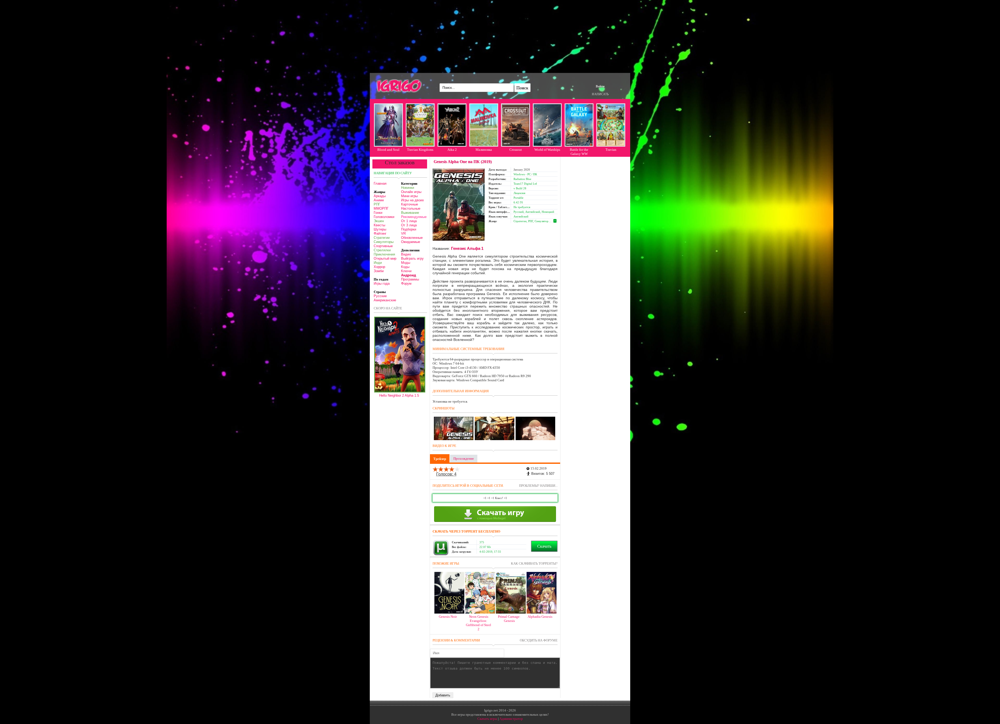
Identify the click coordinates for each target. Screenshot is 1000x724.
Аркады (380, 196)
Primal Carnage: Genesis (509, 619)
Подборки (408, 229)
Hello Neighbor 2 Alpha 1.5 (399, 395)
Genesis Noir (448, 617)
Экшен (379, 221)
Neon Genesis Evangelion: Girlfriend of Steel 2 (478, 623)
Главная (380, 183)
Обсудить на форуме (539, 640)
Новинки (407, 188)
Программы (410, 279)
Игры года (382, 283)
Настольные (410, 208)
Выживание (410, 213)
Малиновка (484, 150)
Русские (380, 296)
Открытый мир (385, 258)
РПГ (377, 204)
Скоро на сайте (388, 308)
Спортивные (383, 246)
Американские (385, 300)
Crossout (515, 150)
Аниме (379, 200)
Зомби (379, 271)
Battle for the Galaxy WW (579, 152)
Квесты (379, 225)
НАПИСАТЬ (600, 94)
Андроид (408, 275)
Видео (406, 254)
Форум (406, 283)
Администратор (511, 719)
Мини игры (409, 196)
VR (403, 233)
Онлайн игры (411, 192)
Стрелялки (382, 250)
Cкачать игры (487, 719)
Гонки (378, 213)
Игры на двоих (412, 200)
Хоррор (379, 267)
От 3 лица (409, 225)
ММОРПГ (381, 208)
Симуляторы (383, 242)
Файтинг (380, 233)
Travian (610, 150)
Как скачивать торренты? (534, 563)
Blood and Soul (388, 150)
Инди (378, 263)
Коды (405, 267)
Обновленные (412, 238)
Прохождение (463, 458)
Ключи (406, 271)
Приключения (384, 254)
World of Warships (547, 150)
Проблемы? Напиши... (538, 486)
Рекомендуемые (414, 217)
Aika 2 (452, 150)
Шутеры (380, 229)
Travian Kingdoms (420, 150)
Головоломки (384, 217)
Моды (405, 263)
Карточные (409, 204)
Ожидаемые (410, 242)
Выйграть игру (412, 258)
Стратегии (382, 238)
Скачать (544, 546)
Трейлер (439, 459)
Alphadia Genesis (540, 617)
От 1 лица (409, 221)
